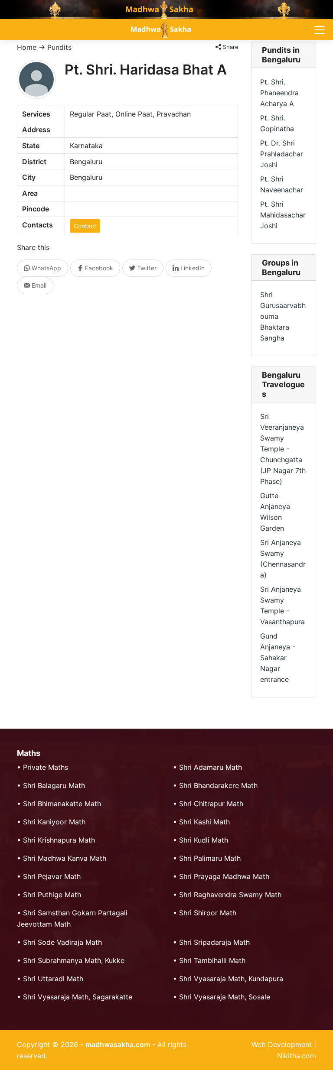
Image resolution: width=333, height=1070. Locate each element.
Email (38, 285)
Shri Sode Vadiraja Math (62, 942)
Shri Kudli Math (203, 840)
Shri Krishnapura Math (59, 840)
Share (229, 47)
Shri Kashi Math (204, 821)
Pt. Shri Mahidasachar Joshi (283, 215)
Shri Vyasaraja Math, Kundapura (231, 978)
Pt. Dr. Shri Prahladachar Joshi (281, 154)
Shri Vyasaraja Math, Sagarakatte (77, 996)
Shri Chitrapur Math (211, 803)
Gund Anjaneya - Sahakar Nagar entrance (277, 658)
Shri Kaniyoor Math (54, 821)
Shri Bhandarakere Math (218, 785)
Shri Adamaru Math (210, 767)
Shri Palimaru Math (210, 858)
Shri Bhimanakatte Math (62, 803)
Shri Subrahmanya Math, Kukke (73, 960)
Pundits (59, 47)
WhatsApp (45, 268)
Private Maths (45, 767)
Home (26, 47)
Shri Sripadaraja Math (214, 942)
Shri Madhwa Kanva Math (64, 858)
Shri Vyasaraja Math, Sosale (224, 996)
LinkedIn (192, 268)
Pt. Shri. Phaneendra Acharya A (279, 93)
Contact (85, 226)
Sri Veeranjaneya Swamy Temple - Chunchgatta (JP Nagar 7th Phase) (283, 449)
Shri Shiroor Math (207, 912)
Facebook (98, 268)
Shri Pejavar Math (52, 876)
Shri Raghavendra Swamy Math (230, 894)
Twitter (146, 268)
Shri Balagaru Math (54, 785)
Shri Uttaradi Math (53, 978)
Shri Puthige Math (52, 894)
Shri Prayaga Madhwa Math (224, 876)
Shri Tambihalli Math (212, 960)
